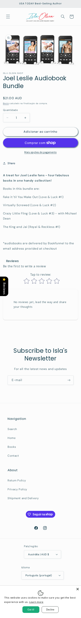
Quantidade (10, 110)
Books (12, 447)
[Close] (77, 589)
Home (12, 438)
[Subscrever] (69, 380)
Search (12, 429)
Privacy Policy (17, 489)
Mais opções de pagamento (40, 152)
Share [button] (11, 163)
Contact (13, 456)
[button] (8, 16)
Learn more (36, 602)
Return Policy (17, 480)
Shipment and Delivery (23, 498)
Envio (6, 103)
